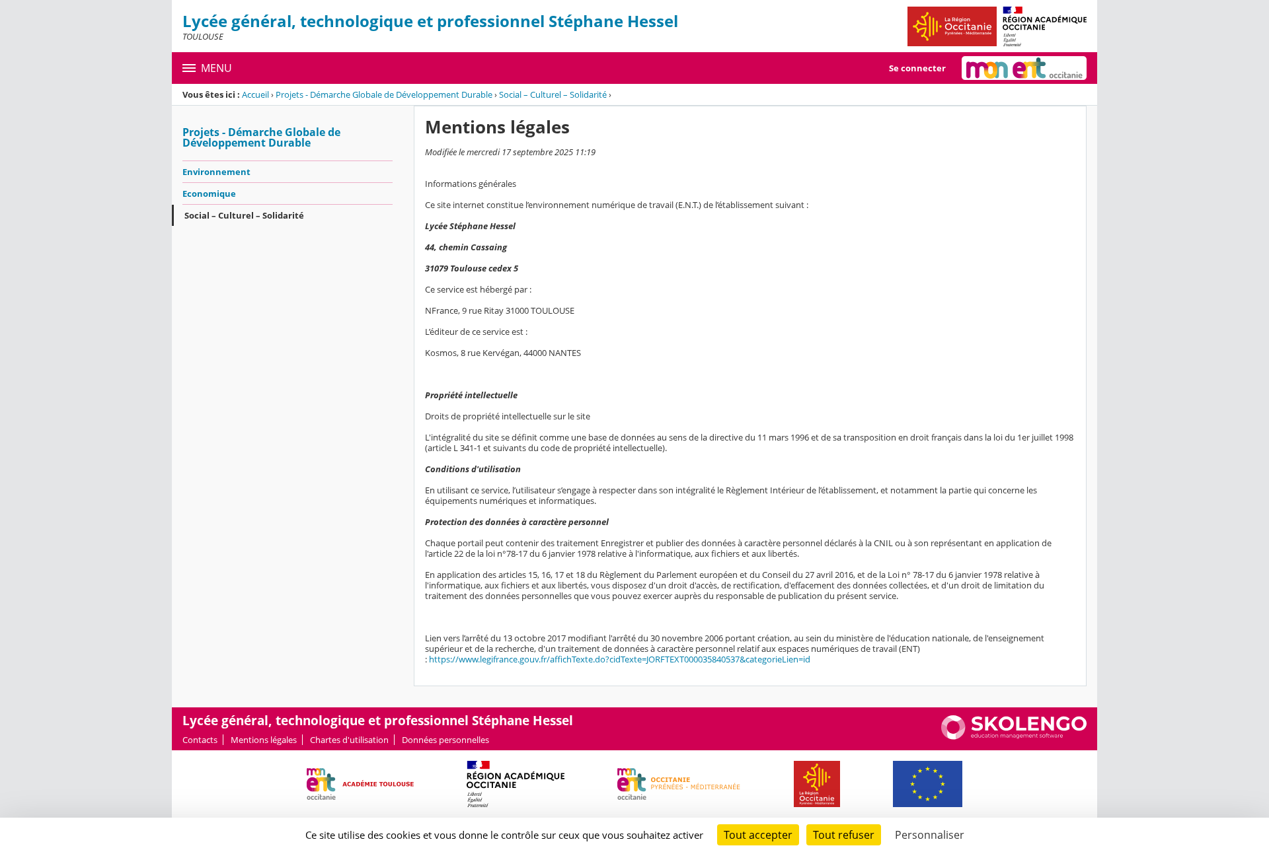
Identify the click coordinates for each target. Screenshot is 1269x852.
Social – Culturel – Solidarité (553, 94)
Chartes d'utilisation (349, 739)
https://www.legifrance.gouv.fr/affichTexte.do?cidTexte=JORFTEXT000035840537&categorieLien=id (619, 659)
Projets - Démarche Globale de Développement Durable (384, 94)
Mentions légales (264, 739)
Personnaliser (929, 835)
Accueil (255, 94)
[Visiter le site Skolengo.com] (1014, 736)
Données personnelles (445, 739)
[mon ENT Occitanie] (1024, 68)
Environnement (216, 172)
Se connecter (917, 68)
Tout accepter (758, 835)
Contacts (199, 739)
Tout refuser (843, 835)
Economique (209, 193)
